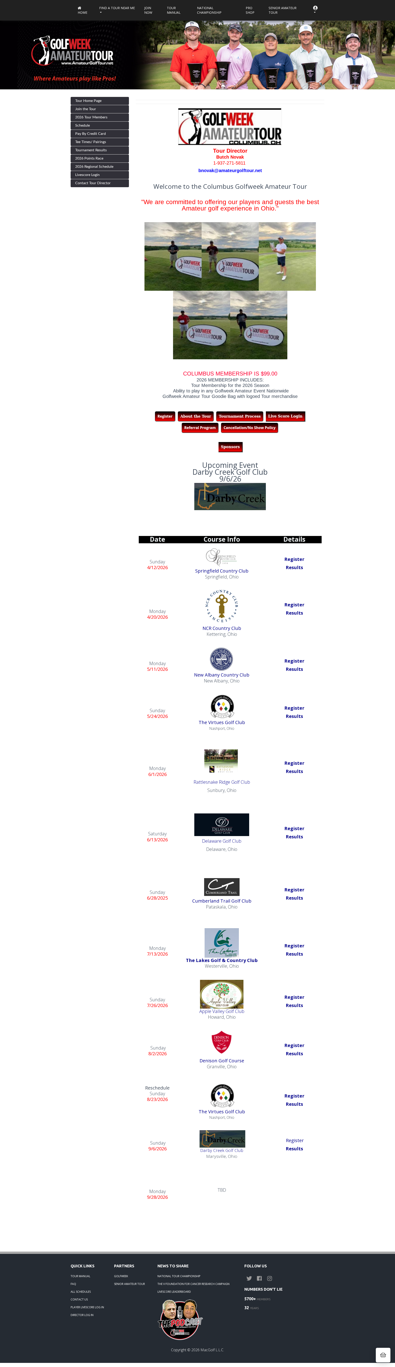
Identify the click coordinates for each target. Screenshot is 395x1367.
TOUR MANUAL (80, 1276)
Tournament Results (91, 150)
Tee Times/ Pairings (90, 142)
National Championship (209, 10)
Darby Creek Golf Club (221, 1150)
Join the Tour (85, 109)
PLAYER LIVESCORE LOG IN (87, 1307)
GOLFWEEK (121, 1276)
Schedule (82, 125)
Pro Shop (250, 10)
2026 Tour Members (91, 117)
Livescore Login (87, 175)
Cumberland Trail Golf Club (221, 901)
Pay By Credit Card (90, 134)
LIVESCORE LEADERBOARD (174, 1292)
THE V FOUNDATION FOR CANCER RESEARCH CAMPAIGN (193, 1284)
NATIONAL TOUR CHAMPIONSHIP (178, 1276)
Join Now (148, 10)
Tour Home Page (88, 101)
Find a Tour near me (117, 8)
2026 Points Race (89, 158)
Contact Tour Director (93, 183)
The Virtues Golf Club (222, 722)
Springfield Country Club (221, 571)
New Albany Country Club (221, 675)
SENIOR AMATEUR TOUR (129, 1284)
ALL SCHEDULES (81, 1292)
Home (82, 12)
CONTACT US (79, 1299)
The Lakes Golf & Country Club (222, 960)
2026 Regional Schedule (94, 166)
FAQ (73, 1284)
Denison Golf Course (222, 1061)
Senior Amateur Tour (282, 10)
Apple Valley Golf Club (221, 1011)
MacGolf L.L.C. (212, 1349)
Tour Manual (174, 10)
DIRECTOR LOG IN (82, 1315)
